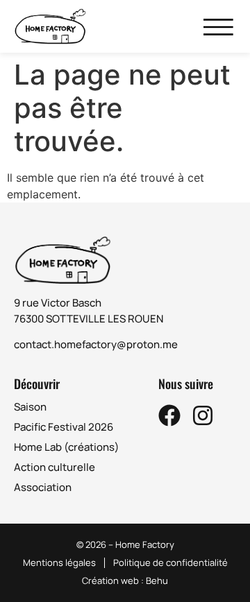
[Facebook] (169, 415)
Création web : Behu (125, 580)
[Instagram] (203, 415)
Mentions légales (59, 563)
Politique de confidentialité (170, 563)
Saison (30, 406)
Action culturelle (54, 467)
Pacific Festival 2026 (63, 427)
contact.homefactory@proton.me (96, 344)
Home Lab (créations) (66, 447)
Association (43, 487)
